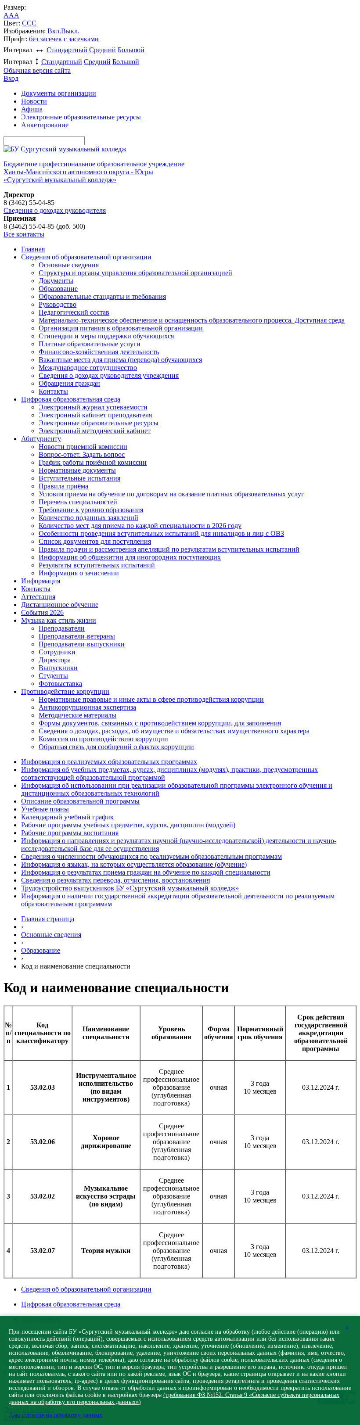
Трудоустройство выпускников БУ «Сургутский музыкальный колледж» (130, 888)
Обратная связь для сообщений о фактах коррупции (116, 746)
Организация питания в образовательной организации (121, 328)
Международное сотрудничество (88, 367)
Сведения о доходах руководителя (55, 210)
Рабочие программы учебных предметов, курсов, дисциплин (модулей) (128, 825)
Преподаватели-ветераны (77, 636)
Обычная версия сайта (37, 70)
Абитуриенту (41, 438)
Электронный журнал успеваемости (93, 407)
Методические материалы (77, 715)
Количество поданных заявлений (88, 517)
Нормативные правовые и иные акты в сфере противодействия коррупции (151, 699)
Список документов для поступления (95, 541)
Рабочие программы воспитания (70, 832)
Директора (55, 660)
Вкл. (54, 31)
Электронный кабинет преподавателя (95, 415)
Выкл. (70, 31)
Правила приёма (63, 486)
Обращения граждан (69, 383)
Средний (102, 50)
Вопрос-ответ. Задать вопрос (82, 454)
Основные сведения (69, 265)
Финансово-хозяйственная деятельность (99, 351)
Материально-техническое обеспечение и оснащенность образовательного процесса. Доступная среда (192, 320)
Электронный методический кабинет (95, 430)
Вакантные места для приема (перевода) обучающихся (120, 359)
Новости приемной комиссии (83, 446)
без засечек (45, 39)
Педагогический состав (74, 312)
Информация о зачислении (79, 573)
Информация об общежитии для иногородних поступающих (130, 557)
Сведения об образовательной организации (86, 257)
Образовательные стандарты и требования (102, 296)
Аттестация (38, 596)
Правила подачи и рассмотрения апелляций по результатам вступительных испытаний (169, 549)
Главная (33, 249)
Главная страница (47, 918)
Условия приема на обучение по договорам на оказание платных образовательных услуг (171, 494)
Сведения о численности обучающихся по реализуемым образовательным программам (151, 856)
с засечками (81, 39)
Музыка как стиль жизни (58, 620)
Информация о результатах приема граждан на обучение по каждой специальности (145, 872)
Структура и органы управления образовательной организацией (135, 272)
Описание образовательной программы (80, 801)
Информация (40, 581)
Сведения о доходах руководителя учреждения (109, 375)
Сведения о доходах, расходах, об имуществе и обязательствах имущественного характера (174, 731)
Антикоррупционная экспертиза (87, 707)
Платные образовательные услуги (89, 344)
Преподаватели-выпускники (82, 644)
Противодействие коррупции (65, 691)
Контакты (53, 391)
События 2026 (42, 612)
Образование (58, 288)
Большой (131, 50)
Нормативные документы (77, 470)
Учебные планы (45, 809)
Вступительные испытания (79, 478)
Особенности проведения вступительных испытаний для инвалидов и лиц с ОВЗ (161, 533)
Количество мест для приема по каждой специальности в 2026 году (140, 525)
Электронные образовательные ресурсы (81, 117)
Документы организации (58, 93)
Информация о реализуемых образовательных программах (109, 761)
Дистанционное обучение (59, 604)
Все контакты (24, 234)
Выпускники (58, 667)
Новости (34, 101)
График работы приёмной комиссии (93, 462)
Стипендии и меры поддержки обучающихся (106, 336)
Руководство (57, 304)
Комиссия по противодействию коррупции (103, 739)
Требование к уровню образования (91, 509)
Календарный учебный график (67, 817)
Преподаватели (62, 628)
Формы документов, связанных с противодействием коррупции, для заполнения (160, 723)
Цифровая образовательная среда (70, 399)
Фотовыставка (60, 683)
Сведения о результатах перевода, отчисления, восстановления (115, 880)
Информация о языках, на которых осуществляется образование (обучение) (134, 864)
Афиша (32, 109)
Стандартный (67, 50)
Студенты (53, 675)
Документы (56, 280)
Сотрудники (57, 652)
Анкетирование (44, 125)
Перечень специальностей (78, 502)
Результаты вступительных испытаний (97, 565)
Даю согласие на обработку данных (55, 1415)
